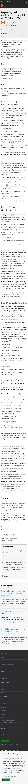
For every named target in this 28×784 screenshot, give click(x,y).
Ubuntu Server (5, 685)
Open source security (6, 722)
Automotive (4, 732)
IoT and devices (18, 722)
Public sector (18, 732)
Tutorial (6, 33)
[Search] (21, 2)
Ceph (2, 657)
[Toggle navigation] (26, 6)
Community (10, 744)
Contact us (5, 740)
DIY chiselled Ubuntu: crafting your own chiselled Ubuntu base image (13, 593)
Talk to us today (9, 535)
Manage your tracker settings (10, 776)
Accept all (6, 780)
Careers (16, 744)
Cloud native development (8, 725)
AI (1, 717)
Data (4, 717)
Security (3, 692)
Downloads (4, 703)
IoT (2, 675)
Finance (3, 734)
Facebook (8, 29)
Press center (11, 747)
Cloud (2, 689)
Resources (4, 747)
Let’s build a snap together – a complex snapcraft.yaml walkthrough (13, 631)
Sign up (6, 576)
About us (3, 744)
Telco (24, 732)
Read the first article (6, 78)
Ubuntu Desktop (5, 682)
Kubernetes (4, 660)
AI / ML (3, 668)
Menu (25, 2)
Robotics (3, 671)
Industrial (11, 732)
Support (3, 707)
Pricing (3, 710)
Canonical (10, 22)
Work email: (6, 556)
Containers (4, 700)
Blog (21, 744)
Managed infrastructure (7, 664)
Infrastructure (10, 717)
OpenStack (4, 653)
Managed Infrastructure (7, 720)
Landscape (4, 696)
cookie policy (16, 772)
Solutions (3, 714)
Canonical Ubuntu (6, 1)
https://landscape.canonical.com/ (10, 319)
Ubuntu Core (4, 678)
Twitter (12, 29)
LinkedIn (15, 29)
